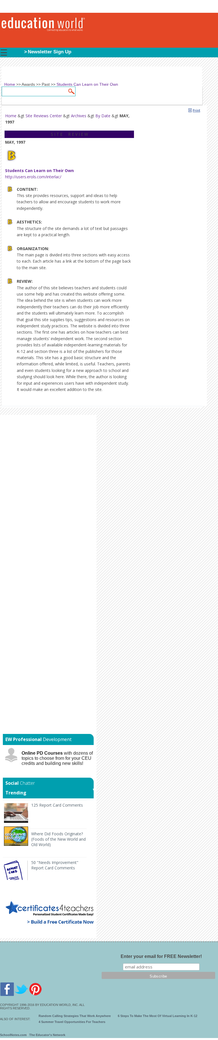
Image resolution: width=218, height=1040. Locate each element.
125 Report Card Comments (57, 805)
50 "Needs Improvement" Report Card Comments (54, 865)
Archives (78, 115)
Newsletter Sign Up (49, 52)
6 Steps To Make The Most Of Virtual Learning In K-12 (157, 1016)
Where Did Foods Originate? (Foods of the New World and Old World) (58, 839)
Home (10, 115)
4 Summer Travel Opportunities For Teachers (72, 1022)
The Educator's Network (47, 1035)
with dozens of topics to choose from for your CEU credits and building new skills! (57, 758)
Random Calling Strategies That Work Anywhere (75, 1016)
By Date (102, 115)
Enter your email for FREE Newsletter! (161, 956)
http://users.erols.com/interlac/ (33, 176)
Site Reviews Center (44, 115)
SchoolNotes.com (13, 1035)
